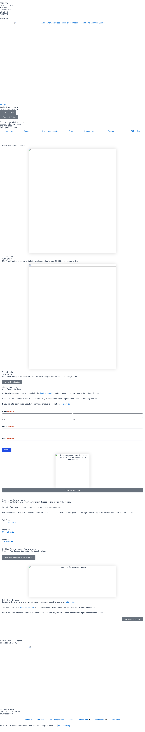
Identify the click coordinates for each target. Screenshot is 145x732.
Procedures (89, 131)
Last (74, 420)
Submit (6, 450)
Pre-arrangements (50, 131)
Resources (112, 131)
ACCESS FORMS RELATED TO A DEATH (10, 710)
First (3, 420)
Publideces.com (27, 607)
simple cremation (46, 393)
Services (27, 131)
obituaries (70, 602)
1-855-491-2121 (9, 522)
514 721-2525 (8, 532)
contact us (65, 404)
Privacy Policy (64, 725)
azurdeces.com (6, 714)
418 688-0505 (8, 542)
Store (71, 131)
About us (9, 131)
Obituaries (135, 131)
